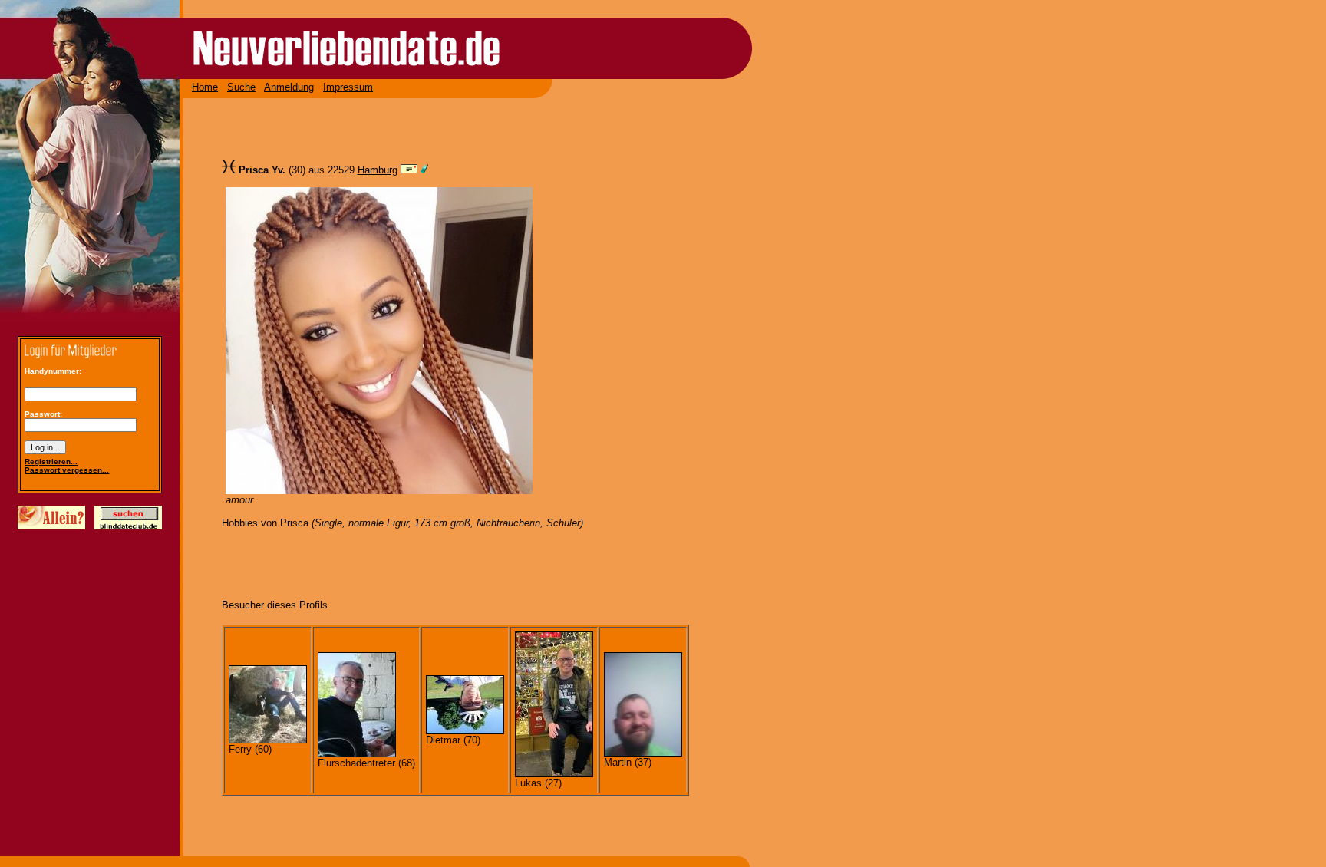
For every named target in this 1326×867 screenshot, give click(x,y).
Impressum (348, 87)
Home (205, 87)
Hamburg (377, 170)
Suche (241, 87)
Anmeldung (289, 87)
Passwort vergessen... (67, 470)
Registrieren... (51, 461)
